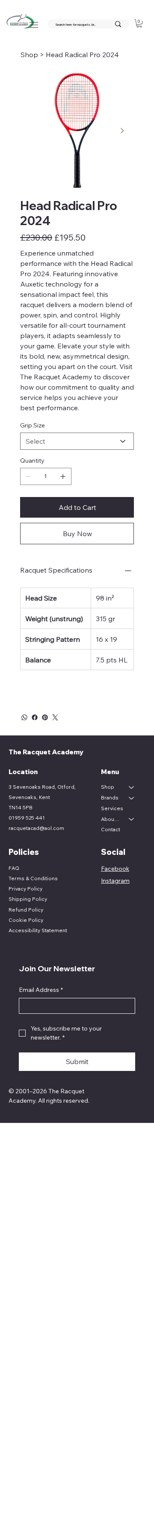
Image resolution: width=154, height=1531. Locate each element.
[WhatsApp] (24, 717)
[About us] (131, 819)
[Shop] (131, 787)
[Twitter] (55, 717)
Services (112, 808)
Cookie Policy (26, 920)
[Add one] (62, 476)
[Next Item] (122, 130)
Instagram (115, 880)
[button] (139, 23)
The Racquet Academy (47, 752)
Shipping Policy (28, 899)
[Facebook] (34, 717)
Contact (110, 829)
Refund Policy (26, 909)
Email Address (41, 990)
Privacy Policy (25, 888)
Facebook (115, 868)
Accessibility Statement (38, 930)
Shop (107, 787)
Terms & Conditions (33, 878)
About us (111, 819)
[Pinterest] (45, 717)
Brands (109, 797)
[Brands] (131, 798)
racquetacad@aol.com (36, 828)
